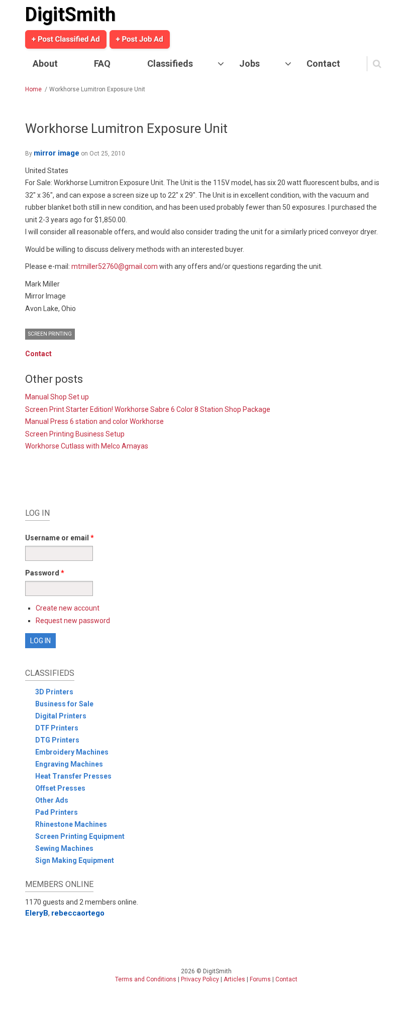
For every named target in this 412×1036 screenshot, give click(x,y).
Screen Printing (50, 334)
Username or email (59, 538)
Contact (323, 63)
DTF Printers (56, 728)
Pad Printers (56, 812)
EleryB (36, 913)
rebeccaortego (78, 913)
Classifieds (170, 63)
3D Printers (54, 692)
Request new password (73, 621)
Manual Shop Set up (57, 397)
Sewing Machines (64, 848)
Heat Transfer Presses (73, 776)
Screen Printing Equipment (80, 836)
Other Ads (51, 800)
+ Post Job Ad (139, 39)
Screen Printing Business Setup (75, 434)
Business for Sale (64, 704)
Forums (260, 979)
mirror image (56, 153)
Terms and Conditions (145, 979)
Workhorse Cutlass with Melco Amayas (86, 446)
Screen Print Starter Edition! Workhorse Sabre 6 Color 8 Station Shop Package (147, 409)
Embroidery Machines (72, 752)
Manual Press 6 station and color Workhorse (94, 421)
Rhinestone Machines (71, 824)
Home (33, 89)
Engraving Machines (69, 764)
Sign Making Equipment (74, 860)
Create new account (67, 608)
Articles (234, 979)
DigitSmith (70, 15)
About (45, 63)
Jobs (249, 63)
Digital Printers (60, 716)
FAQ (102, 63)
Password (44, 573)
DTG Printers (57, 740)
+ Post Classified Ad (66, 39)
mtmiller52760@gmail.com (114, 266)
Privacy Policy (200, 979)
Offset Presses (60, 788)
